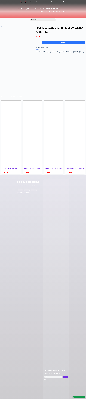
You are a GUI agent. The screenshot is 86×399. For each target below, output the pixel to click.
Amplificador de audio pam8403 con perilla (53, 168)
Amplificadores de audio (44, 47)
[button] (79, 397)
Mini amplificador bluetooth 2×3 (11, 168)
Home (41, 11)
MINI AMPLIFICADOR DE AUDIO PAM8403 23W (75, 168)
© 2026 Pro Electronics (47, 379)
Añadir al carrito (63, 42)
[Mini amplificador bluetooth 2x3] (11, 133)
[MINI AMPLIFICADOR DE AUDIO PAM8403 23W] (75, 133)
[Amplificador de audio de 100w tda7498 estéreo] (32, 133)
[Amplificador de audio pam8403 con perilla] (53, 133)
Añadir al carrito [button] (15, 172)
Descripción (37, 49)
